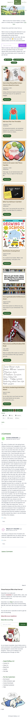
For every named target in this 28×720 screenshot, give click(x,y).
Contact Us (6, 663)
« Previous (5, 410)
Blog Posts (6, 667)
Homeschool (5, 89)
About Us (5, 665)
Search (24, 585)
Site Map (5, 671)
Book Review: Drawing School (11, 251)
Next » (20, 410)
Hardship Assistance (8, 685)
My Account (17, 2)
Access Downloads (8, 683)
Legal (2, 709)
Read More (7, 99)
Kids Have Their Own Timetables (12, 121)
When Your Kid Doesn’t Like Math (12, 202)
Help (4, 687)
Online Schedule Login (9, 681)
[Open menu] (26, 10)
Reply (4, 521)
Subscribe (22, 45)
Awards (5, 669)
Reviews (5, 255)
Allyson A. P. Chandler (12, 529)
